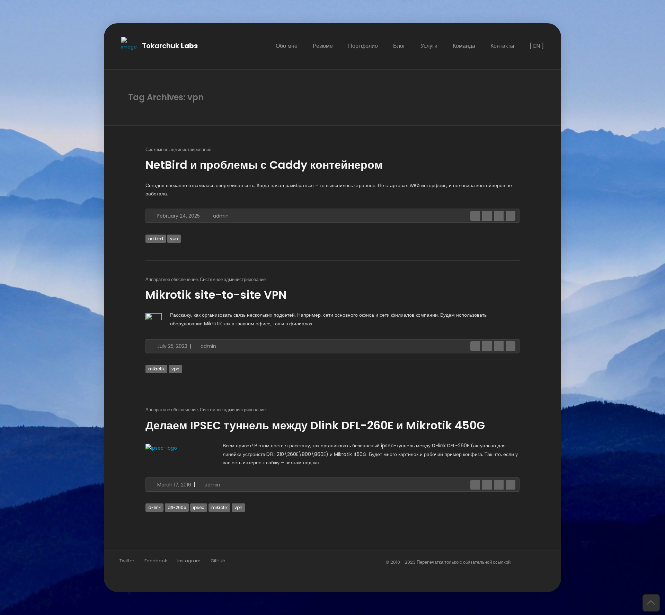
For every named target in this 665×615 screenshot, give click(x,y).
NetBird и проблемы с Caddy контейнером (264, 164)
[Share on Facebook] (475, 215)
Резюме (323, 46)
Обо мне (287, 46)
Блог (399, 46)
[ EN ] (537, 46)
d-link (154, 507)
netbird (155, 238)
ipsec (198, 507)
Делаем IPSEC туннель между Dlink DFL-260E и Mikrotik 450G (315, 425)
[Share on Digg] (510, 215)
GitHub (218, 560)
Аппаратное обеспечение (171, 279)
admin (220, 215)
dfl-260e (177, 507)
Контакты (502, 46)
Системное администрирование (178, 149)
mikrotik (156, 369)
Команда (464, 46)
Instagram (189, 560)
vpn (174, 238)
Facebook (155, 560)
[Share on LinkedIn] (499, 215)
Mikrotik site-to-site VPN (215, 294)
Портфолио (363, 46)
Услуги (428, 46)
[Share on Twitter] (487, 215)
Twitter (126, 560)
